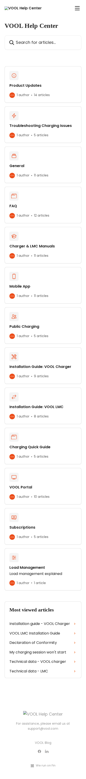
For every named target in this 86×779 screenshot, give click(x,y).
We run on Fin (45, 765)
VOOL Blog (43, 742)
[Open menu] (77, 8)
